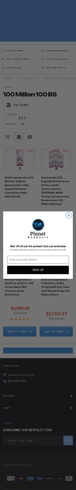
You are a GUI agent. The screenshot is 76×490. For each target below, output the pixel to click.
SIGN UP (38, 269)
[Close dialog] (69, 215)
